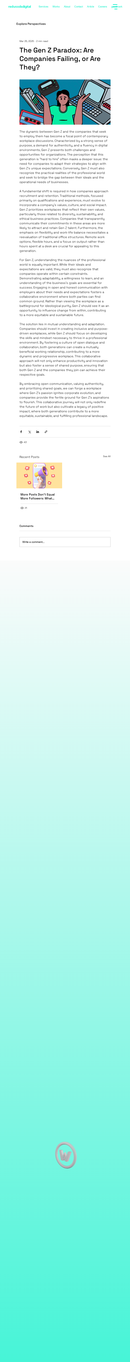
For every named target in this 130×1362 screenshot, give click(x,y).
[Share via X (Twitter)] (29, 431)
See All (107, 456)
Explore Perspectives (31, 24)
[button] (96, 1190)
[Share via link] (46, 431)
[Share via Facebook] (21, 431)
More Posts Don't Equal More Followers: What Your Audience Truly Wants (37, 496)
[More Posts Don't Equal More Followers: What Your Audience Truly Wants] (39, 475)
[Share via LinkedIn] (37, 431)
